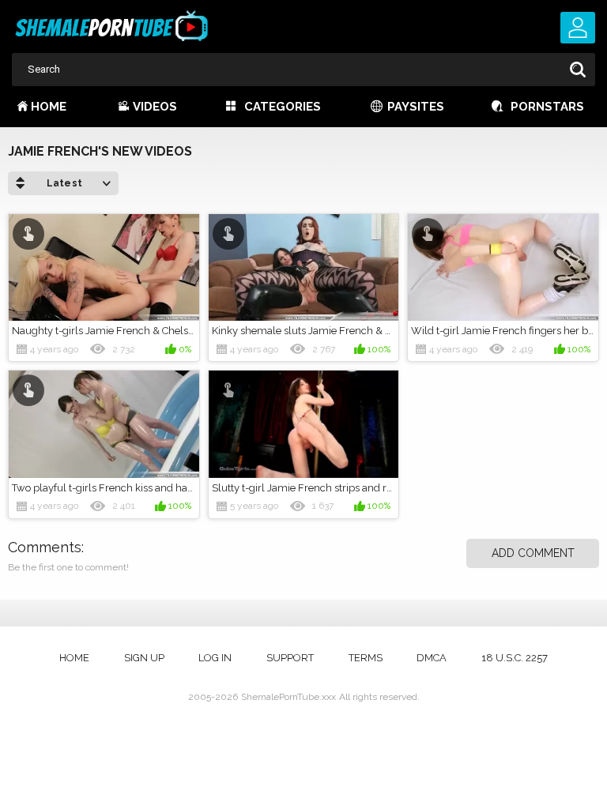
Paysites (415, 107)
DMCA (432, 658)
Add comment (533, 553)
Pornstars (547, 107)
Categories (282, 107)
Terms (366, 658)
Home (48, 107)
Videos (155, 107)
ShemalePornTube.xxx (288, 696)
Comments (44, 547)
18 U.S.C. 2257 (514, 658)
